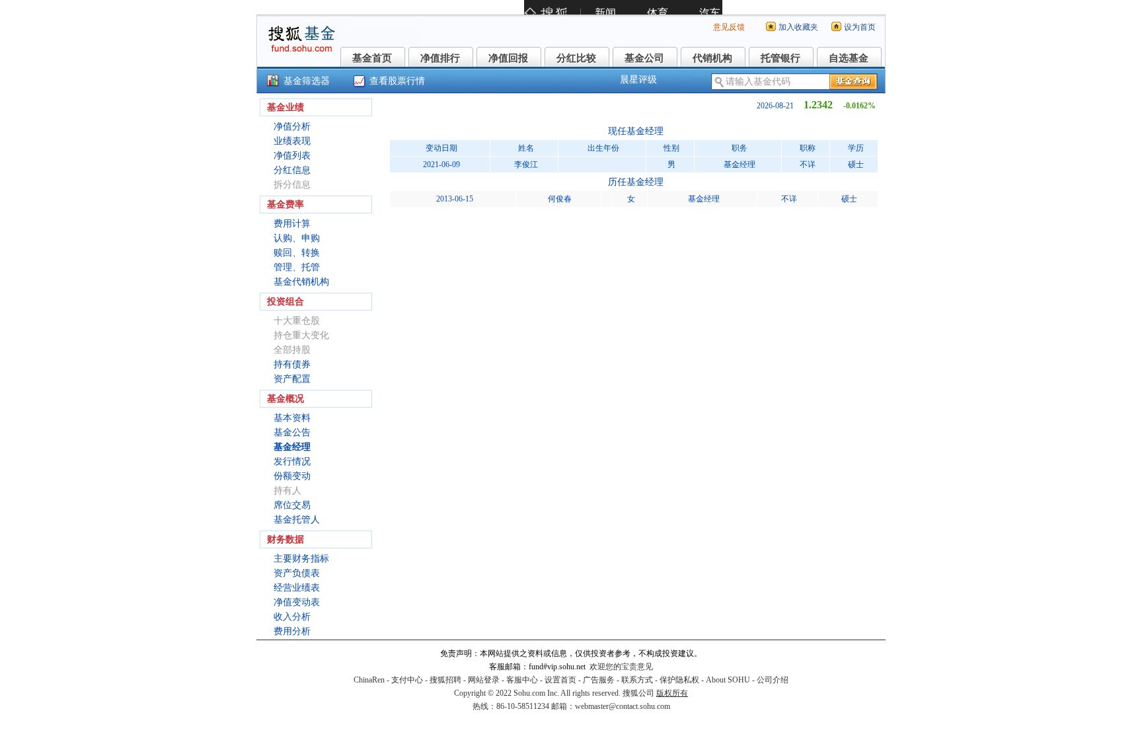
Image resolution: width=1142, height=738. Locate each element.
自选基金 (848, 58)
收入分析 (292, 617)
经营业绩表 (297, 588)
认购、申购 (297, 238)
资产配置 (292, 379)
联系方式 (637, 679)
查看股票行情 (397, 81)
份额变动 (292, 476)
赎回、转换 (297, 253)
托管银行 (780, 58)
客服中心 (522, 679)
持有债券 (292, 364)
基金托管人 (297, 520)
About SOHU (728, 679)
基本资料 (292, 418)
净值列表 (292, 156)
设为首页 (860, 27)
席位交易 (292, 505)
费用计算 (292, 224)
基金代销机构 (301, 282)
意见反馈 (729, 27)
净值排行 (440, 58)
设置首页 (560, 679)
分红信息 (292, 170)
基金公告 (292, 432)
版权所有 (672, 693)
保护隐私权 (679, 679)
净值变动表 (297, 602)
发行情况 (292, 461)
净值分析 (292, 126)
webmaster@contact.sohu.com (622, 706)
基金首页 (372, 58)
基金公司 (644, 58)
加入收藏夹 (798, 27)
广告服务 (599, 679)
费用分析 (292, 631)
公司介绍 (772, 679)
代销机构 (712, 58)
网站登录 (484, 679)
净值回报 (508, 58)
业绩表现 (292, 141)
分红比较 (576, 58)
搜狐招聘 (445, 679)
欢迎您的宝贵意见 (621, 666)
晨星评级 (638, 80)
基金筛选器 (307, 81)
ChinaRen (369, 679)
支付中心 (407, 679)
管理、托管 (297, 267)
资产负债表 (297, 573)
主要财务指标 (301, 559)
